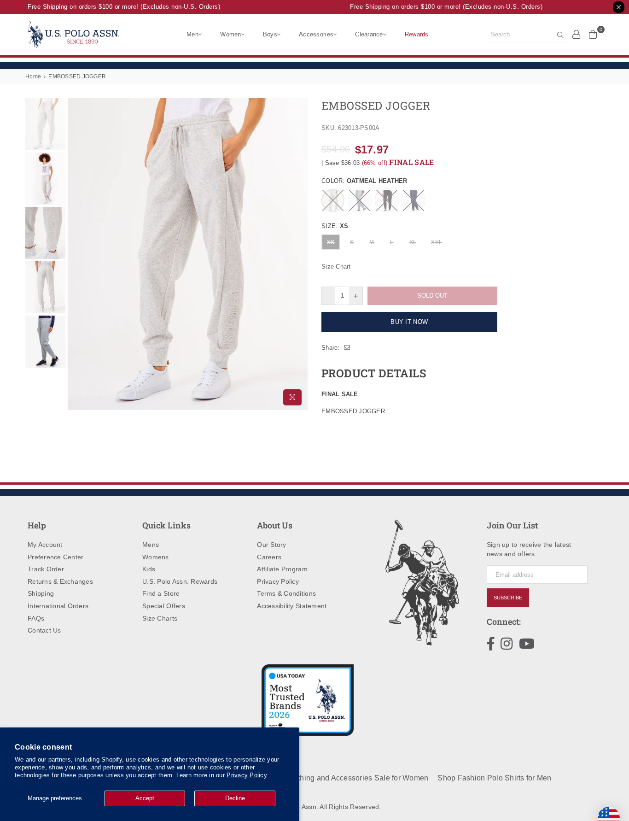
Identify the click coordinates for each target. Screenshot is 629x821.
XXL (436, 242)
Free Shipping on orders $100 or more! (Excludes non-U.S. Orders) (119, 6)
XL (413, 242)
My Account (45, 544)
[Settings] (576, 34)
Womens (155, 557)
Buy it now (409, 321)
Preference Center (55, 557)
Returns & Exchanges (60, 581)
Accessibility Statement (291, 606)
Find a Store (161, 593)
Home (33, 76)
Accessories (316, 34)
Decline (235, 798)
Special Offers (163, 606)
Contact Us (44, 630)
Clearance (369, 34)
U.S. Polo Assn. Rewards (179, 581)
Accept (144, 798)
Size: (334, 226)
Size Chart (336, 266)
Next (299, 254)
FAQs (36, 618)
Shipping (41, 593)
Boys (270, 34)
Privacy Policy (247, 775)
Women (230, 34)
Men (192, 34)
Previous (76, 254)
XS (331, 242)
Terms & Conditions (286, 593)
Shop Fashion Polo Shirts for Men (494, 778)
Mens (150, 544)
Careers (269, 557)
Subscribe (508, 597)
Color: (364, 180)
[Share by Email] (347, 348)
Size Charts (159, 618)
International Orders (58, 606)
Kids (148, 569)
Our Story (271, 544)
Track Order (46, 569)
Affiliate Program (282, 569)
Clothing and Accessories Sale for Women (357, 778)
